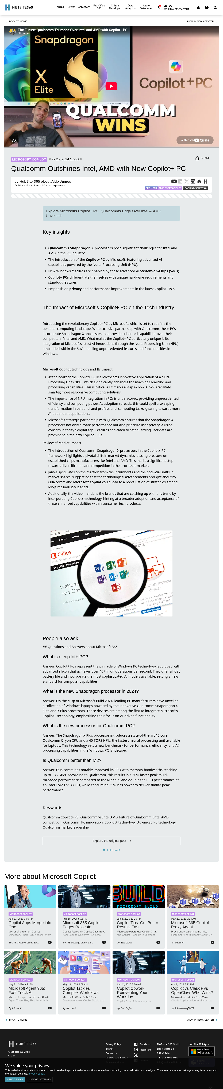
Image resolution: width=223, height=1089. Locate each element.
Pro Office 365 (99, 7)
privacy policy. (36, 1073)
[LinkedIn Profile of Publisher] (180, 182)
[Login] (215, 7)
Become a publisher (117, 1057)
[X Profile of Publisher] (186, 182)
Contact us (111, 1053)
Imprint (109, 1048)
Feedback (113, 850)
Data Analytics (130, 7)
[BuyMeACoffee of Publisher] (193, 182)
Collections (84, 6)
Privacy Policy (113, 1044)
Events (71, 6)
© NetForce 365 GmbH (19, 1052)
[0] (198, 7)
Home (60, 6)
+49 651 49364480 (167, 1057)
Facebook (145, 1044)
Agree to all (15, 1079)
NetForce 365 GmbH (168, 1044)
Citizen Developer (115, 7)
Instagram (145, 1049)
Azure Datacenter (146, 7)
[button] (178, 10)
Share (205, 158)
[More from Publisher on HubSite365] (205, 182)
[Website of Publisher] (199, 182)
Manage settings (40, 1079)
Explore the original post (109, 840)
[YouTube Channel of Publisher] (174, 182)
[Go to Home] (18, 7)
